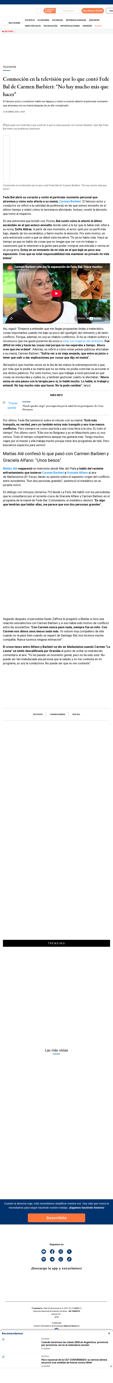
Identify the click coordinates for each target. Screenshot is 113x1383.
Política (30, 20)
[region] (56, 55)
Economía (43, 20)
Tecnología (51, 25)
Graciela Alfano (77, 472)
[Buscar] (39, 10)
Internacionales (76, 20)
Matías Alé (10, 468)
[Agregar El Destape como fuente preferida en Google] (56, 118)
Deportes (94, 20)
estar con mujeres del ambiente (83, 341)
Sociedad (57, 20)
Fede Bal (76, 714)
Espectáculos (33, 25)
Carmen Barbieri (53, 472)
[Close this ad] (111, 1366)
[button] (6, 139)
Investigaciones (70, 25)
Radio (98, 25)
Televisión (38, 714)
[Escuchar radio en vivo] (68, 10)
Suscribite (56, 1218)
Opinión (87, 25)
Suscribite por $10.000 (92, 10)
